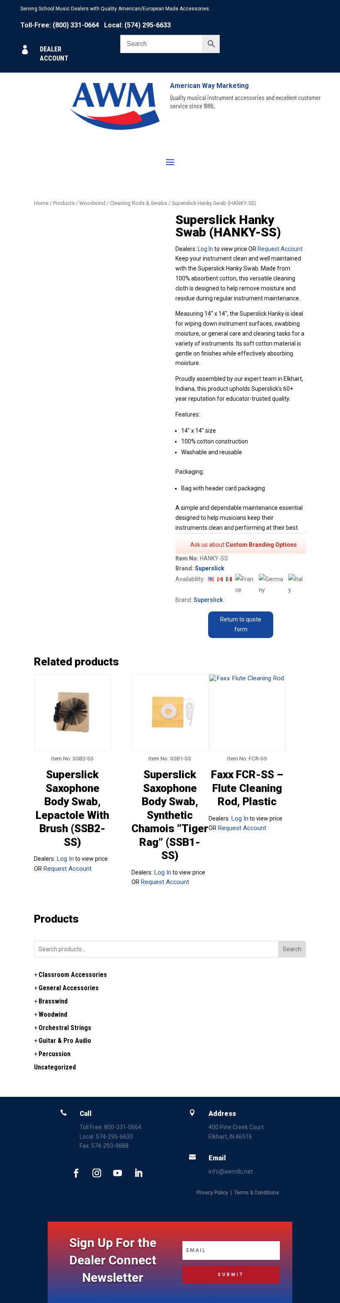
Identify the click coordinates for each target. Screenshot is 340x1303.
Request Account (280, 249)
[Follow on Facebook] (76, 1173)
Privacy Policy (212, 1193)
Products (64, 203)
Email (217, 1158)
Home (41, 203)
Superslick (209, 568)
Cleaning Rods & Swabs (138, 203)
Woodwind (92, 203)
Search (292, 949)
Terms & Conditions (256, 1193)
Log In (205, 249)
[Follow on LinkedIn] (138, 1173)
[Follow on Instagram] (96, 1173)
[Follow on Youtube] (117, 1173)
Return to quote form (240, 624)
